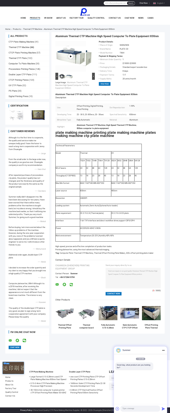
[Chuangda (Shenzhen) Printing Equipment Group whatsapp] (19, 340)
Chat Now (143, 3)
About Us (61, 18)
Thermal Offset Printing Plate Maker (109, 253)
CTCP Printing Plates (19, 80)
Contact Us (115, 18)
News (140, 18)
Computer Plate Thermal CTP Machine (76, 253)
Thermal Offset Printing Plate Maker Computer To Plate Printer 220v (64, 326)
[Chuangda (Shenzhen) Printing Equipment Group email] (12, 340)
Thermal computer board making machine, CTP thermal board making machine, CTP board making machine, (86, 326)
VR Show (48, 18)
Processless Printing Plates (22, 69)
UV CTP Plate (15, 85)
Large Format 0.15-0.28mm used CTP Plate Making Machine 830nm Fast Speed (48, 378)
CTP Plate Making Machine (21, 42)
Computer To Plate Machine (22, 63)
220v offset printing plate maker (140, 253)
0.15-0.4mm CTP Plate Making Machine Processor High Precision (48, 384)
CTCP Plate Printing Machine (22, 52)
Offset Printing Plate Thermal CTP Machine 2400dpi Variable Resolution (151, 326)
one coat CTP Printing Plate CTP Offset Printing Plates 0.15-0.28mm (87, 378)
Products (35, 18)
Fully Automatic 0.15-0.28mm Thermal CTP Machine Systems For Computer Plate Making (108, 326)
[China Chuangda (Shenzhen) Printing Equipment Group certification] (16, 115)
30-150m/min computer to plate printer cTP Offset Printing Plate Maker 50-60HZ (48, 391)
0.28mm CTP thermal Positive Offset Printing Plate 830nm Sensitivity (86, 391)
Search (130, 3)
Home (23, 18)
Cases (150, 18)
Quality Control (96, 18)
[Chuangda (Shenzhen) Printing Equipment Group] (85, 12)
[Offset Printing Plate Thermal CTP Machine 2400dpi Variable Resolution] (151, 313)
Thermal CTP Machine (32, 29)
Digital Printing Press (18, 96)
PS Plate (13, 91)
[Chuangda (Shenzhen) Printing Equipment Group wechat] (26, 340)
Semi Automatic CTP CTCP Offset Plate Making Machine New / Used (130, 326)
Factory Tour (77, 18)
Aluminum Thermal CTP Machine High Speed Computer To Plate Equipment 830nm (72, 85)
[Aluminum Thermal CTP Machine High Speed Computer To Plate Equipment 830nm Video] (70, 56)
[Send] (163, 409)
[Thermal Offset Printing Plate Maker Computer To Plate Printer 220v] (64, 313)
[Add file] (117, 409)
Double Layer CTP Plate (20, 74)
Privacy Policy (26, 410)
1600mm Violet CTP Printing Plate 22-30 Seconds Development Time (87, 384)
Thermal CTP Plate (18, 58)
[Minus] (163, 350)
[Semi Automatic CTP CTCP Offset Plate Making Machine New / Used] (129, 313)
